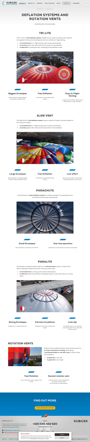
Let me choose (34, 438)
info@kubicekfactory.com (45, 426)
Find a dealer (50, 3)
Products (22, 3)
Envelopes (49, 8)
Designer (76, 3)
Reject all (62, 437)
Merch (4, 439)
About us (31, 3)
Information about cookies (43, 438)
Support (40, 3)
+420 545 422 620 (45, 423)
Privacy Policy (14, 439)
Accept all (62, 434)
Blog (58, 3)
